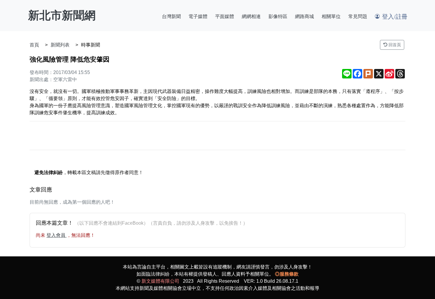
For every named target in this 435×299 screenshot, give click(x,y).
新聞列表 (60, 44)
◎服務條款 (287, 274)
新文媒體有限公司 (160, 281)
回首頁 (394, 44)
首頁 (34, 44)
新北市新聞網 (62, 15)
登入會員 (56, 235)
